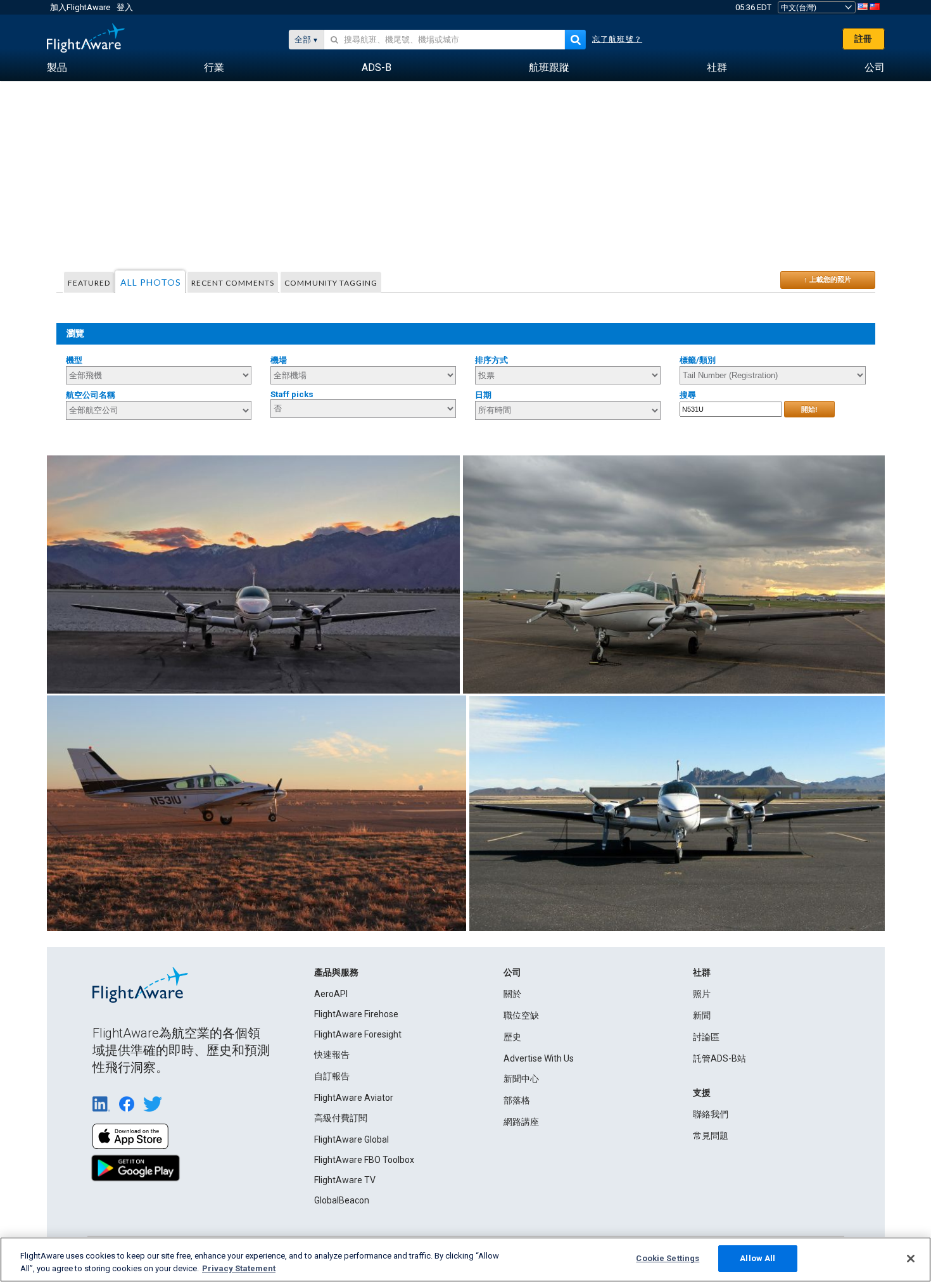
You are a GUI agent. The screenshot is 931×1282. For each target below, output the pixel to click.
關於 (512, 994)
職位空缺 (521, 1015)
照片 (702, 994)
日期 (483, 395)
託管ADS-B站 (719, 1058)
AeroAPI (331, 994)
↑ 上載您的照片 (827, 279)
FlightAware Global (351, 1139)
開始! (809, 409)
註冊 (863, 39)
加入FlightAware (80, 7)
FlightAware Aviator (353, 1098)
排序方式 (491, 360)
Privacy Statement (239, 1268)
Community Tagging (330, 283)
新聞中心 (521, 1079)
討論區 (706, 1037)
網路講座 (521, 1122)
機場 (278, 360)
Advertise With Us (539, 1058)
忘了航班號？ (617, 39)
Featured (89, 283)
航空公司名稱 (90, 395)
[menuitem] (57, 67)
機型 (74, 360)
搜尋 (688, 395)
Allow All (757, 1258)
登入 (125, 7)
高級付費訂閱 (340, 1118)
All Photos (150, 282)
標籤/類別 (698, 360)
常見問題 (710, 1136)
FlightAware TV (345, 1180)
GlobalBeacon (341, 1200)
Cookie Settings (667, 1258)
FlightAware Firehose (356, 1014)
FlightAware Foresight (358, 1034)
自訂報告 (332, 1076)
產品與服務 (336, 972)
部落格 (517, 1100)
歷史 (512, 1037)
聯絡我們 (710, 1114)
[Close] (911, 1258)
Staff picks (292, 394)
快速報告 (332, 1055)
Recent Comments (232, 283)
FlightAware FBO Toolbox (364, 1160)
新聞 (702, 1015)
